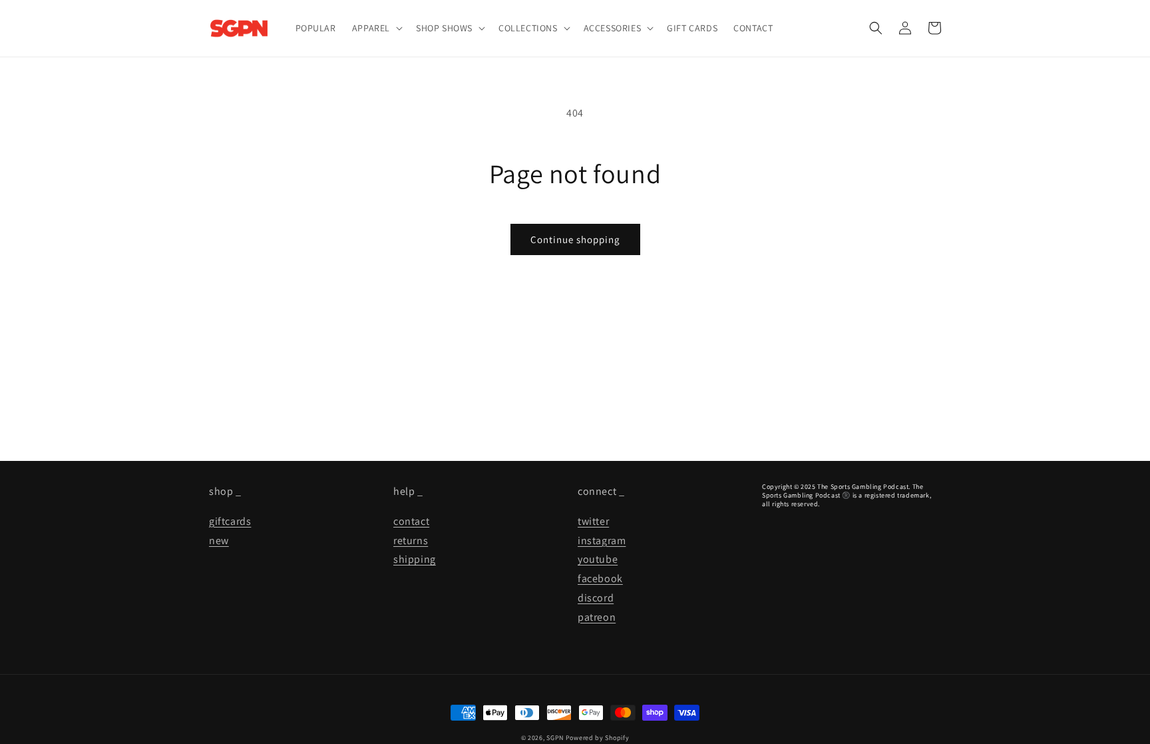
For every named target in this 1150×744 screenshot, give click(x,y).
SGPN (555, 737)
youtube (598, 559)
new (219, 541)
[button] (376, 28)
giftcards (230, 521)
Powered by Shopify (598, 737)
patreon (597, 617)
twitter (593, 521)
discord (596, 598)
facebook (600, 578)
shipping (414, 559)
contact (411, 521)
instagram (602, 541)
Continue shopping (575, 239)
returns (410, 541)
